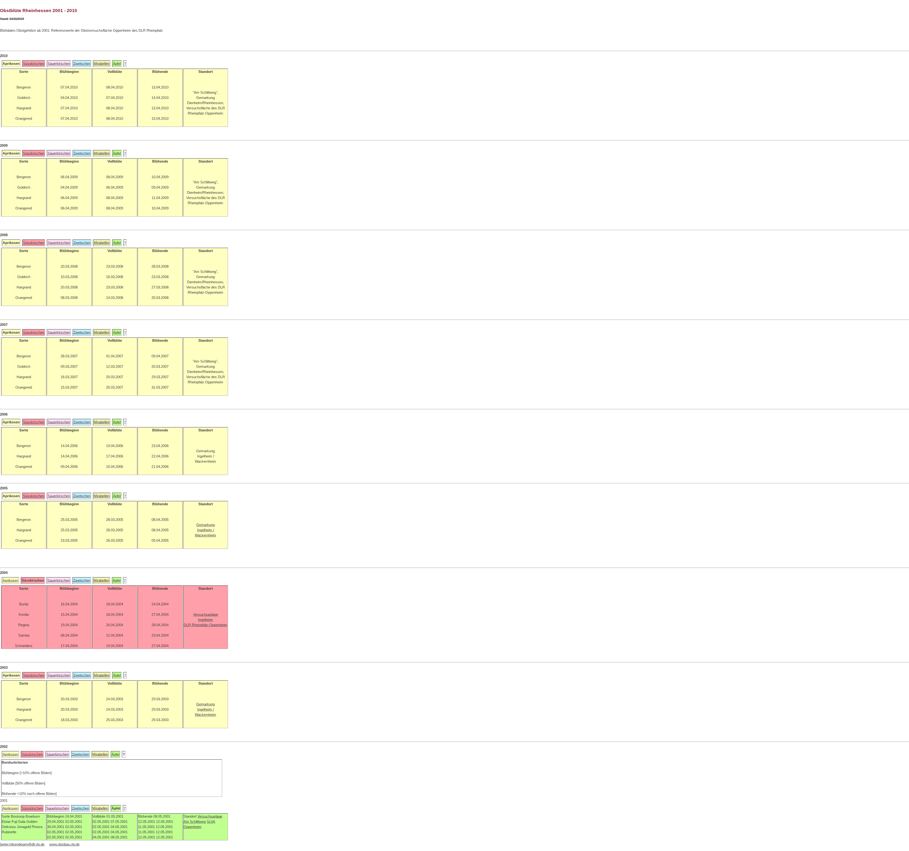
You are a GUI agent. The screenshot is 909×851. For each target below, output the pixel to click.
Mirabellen (102, 64)
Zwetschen (81, 64)
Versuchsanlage (209, 816)
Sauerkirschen (59, 64)
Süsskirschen (33, 64)
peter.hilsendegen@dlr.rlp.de (23, 844)
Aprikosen (10, 580)
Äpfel (117, 64)
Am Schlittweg (194, 822)
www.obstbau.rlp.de (64, 844)
